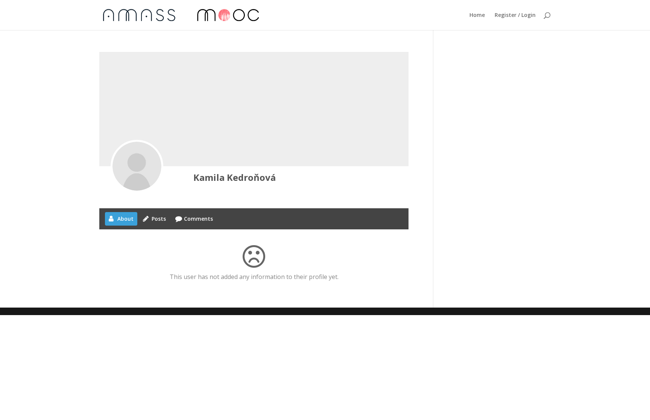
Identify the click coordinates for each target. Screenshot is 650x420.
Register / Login (515, 15)
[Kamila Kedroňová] (137, 166)
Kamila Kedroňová (234, 177)
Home (477, 15)
